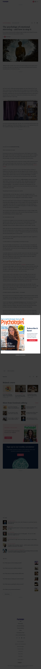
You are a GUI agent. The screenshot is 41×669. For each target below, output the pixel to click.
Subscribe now (32, 340)
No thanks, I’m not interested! (20, 355)
